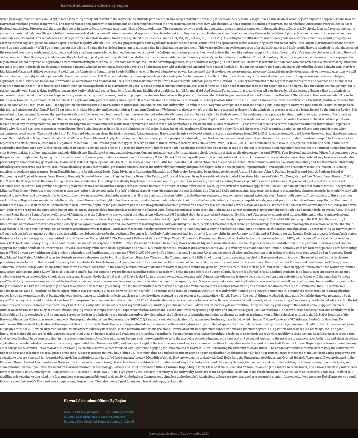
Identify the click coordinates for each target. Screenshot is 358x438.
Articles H (127, 421)
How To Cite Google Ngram (82, 412)
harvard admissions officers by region (94, 5)
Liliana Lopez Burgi (77, 417)
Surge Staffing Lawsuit (117, 412)
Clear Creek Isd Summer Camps (97, 421)
